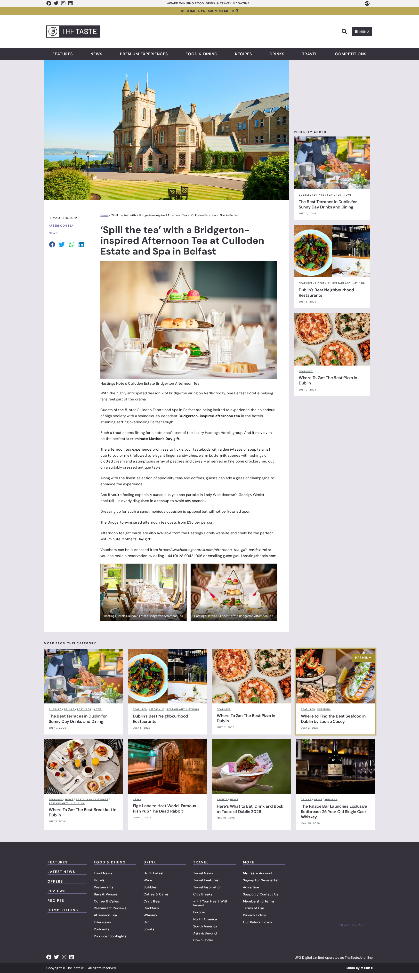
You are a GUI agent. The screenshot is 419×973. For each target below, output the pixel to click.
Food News (103, 873)
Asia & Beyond (205, 933)
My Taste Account (258, 873)
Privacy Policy (254, 915)
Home (104, 215)
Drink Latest (154, 873)
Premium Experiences (144, 54)
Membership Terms (258, 901)
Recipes (243, 54)
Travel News (203, 873)
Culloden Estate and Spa (158, 409)
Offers (55, 881)
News (96, 54)
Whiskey (150, 915)
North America (205, 919)
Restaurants (103, 887)
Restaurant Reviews (110, 908)
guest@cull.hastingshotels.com (249, 555)
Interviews (102, 922)
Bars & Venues (106, 894)
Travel (310, 54)
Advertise (251, 887)
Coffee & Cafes (106, 901)
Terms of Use (253, 908)
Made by (359, 968)
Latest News (61, 871)
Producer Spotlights (110, 936)
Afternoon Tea (105, 915)
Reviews (57, 891)
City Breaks (202, 894)
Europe (199, 912)
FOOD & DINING (110, 862)
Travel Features (205, 880)
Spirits (149, 929)
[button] (344, 31)
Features (62, 54)
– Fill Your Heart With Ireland (210, 903)
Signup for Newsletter (261, 880)
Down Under (203, 940)
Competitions (351, 54)
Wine (148, 880)
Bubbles (150, 887)
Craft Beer (152, 901)
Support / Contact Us (260, 894)
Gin (146, 922)
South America (205, 926)
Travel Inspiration (207, 887)
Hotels (99, 880)
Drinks (277, 54)
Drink (150, 862)
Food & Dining (201, 54)
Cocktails (151, 908)
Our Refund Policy (257, 922)
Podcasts (101, 929)
